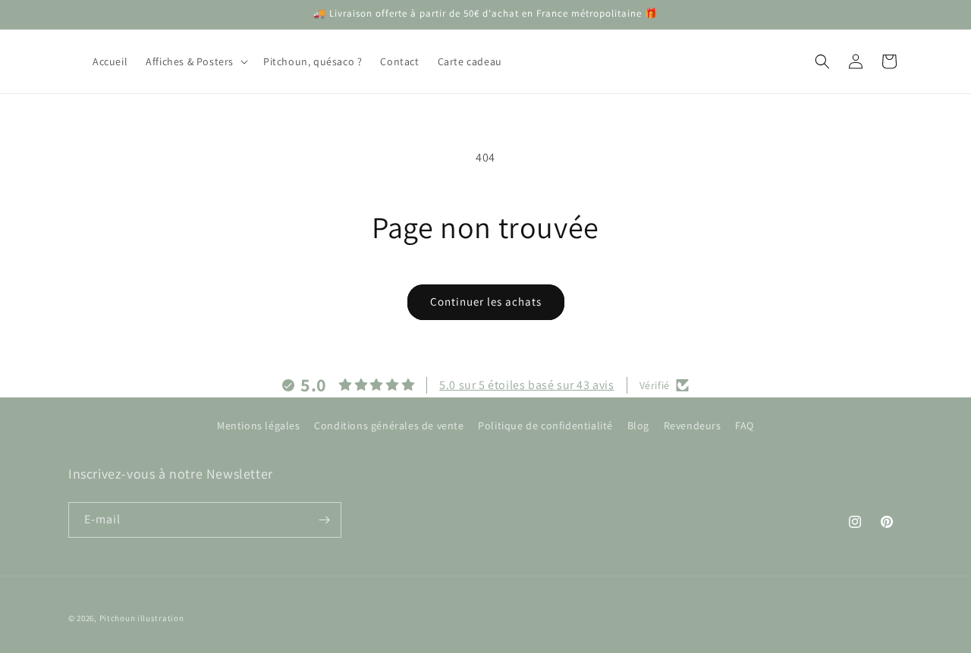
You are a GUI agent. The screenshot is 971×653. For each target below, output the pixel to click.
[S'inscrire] (324, 520)
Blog (638, 425)
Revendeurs (692, 425)
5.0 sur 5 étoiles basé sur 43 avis (526, 385)
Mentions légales (258, 425)
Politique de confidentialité (545, 425)
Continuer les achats (486, 301)
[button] (195, 61)
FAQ (744, 425)
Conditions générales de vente (389, 425)
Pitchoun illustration (141, 618)
